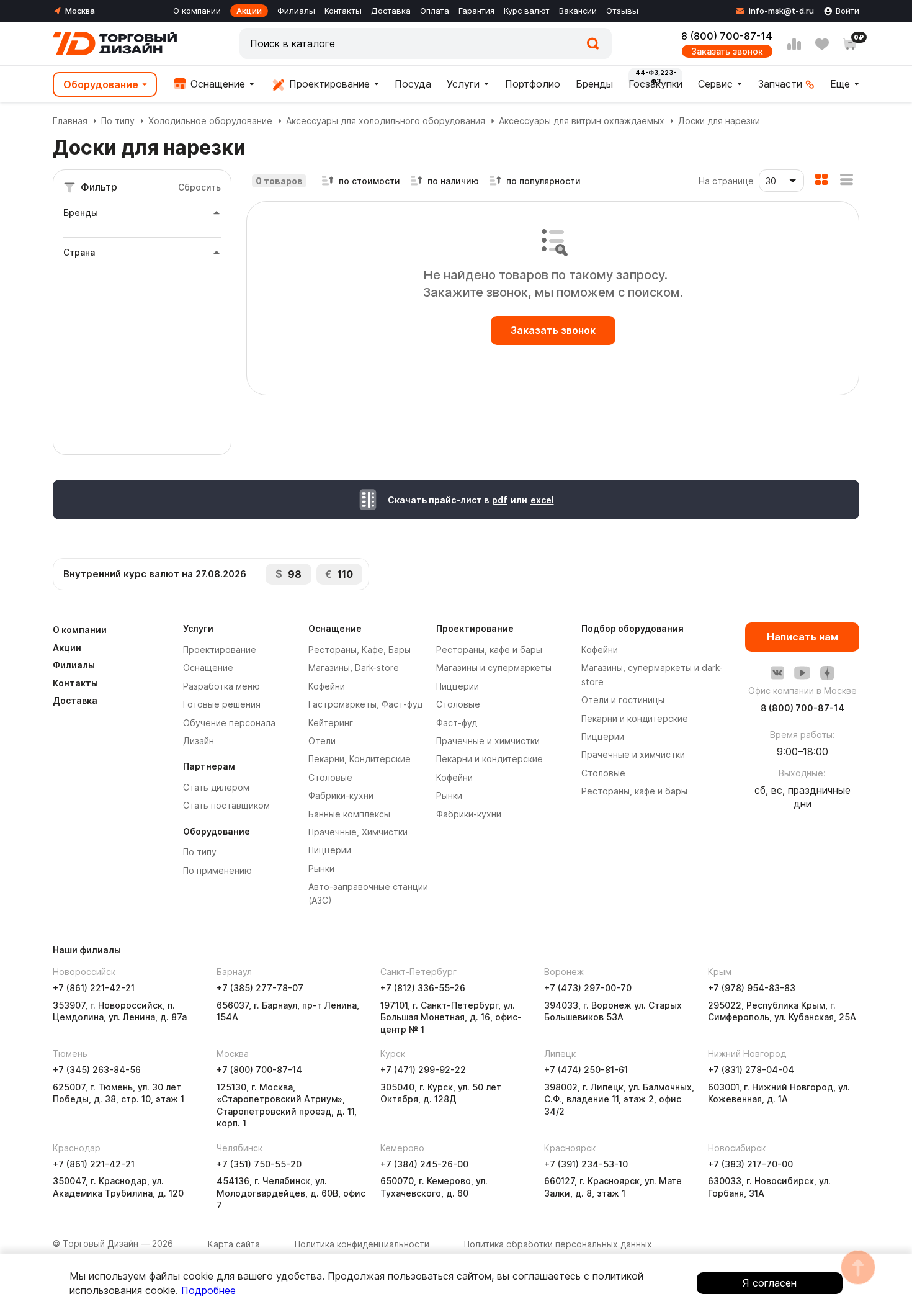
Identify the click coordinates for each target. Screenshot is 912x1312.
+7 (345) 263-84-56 (97, 1069)
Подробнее (208, 1290)
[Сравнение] (794, 44)
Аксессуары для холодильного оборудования (385, 120)
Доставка (391, 11)
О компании (197, 11)
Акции (249, 11)
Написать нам (802, 637)
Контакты (343, 11)
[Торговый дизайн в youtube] (802, 672)
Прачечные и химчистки (488, 740)
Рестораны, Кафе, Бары (359, 649)
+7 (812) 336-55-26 (422, 987)
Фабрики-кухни (340, 795)
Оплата (434, 11)
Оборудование (100, 84)
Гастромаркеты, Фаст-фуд (365, 704)
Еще (840, 84)
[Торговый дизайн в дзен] (827, 672)
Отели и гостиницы (622, 699)
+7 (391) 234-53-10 (586, 1164)
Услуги (463, 84)
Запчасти (780, 84)
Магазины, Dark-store (353, 667)
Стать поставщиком (226, 805)
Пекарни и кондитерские (489, 758)
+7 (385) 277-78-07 (260, 987)
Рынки (321, 868)
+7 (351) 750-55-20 (259, 1164)
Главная (70, 120)
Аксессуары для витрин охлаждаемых (581, 120)
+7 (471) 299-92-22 (423, 1069)
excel (542, 500)
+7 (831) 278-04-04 (751, 1069)
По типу (118, 120)
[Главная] (115, 43)
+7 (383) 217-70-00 (750, 1164)
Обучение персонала (229, 722)
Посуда (413, 84)
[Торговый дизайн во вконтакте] (777, 672)
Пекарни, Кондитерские (359, 758)
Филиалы (296, 11)
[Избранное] (822, 44)
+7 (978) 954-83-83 (751, 987)
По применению (217, 870)
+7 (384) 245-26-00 (424, 1164)
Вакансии (578, 11)
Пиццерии (329, 850)
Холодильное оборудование (210, 120)
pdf (499, 500)
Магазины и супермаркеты (494, 667)
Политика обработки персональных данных (558, 1244)
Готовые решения (222, 704)
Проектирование (328, 84)
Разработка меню (221, 686)
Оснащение (216, 84)
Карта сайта (234, 1244)
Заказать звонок (727, 51)
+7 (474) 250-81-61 (586, 1069)
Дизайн (198, 740)
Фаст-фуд (456, 722)
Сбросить (199, 187)
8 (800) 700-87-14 (726, 36)
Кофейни (326, 686)
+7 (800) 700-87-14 (259, 1069)
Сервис (715, 84)
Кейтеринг (330, 722)
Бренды (594, 84)
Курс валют (527, 11)
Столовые (330, 777)
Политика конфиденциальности (362, 1244)
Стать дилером (216, 787)
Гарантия (476, 11)
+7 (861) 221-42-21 (94, 987)
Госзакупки (655, 84)
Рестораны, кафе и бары (489, 649)
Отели (322, 740)
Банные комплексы (349, 814)
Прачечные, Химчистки (358, 832)
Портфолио (532, 84)
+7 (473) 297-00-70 (588, 987)
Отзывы (622, 11)
